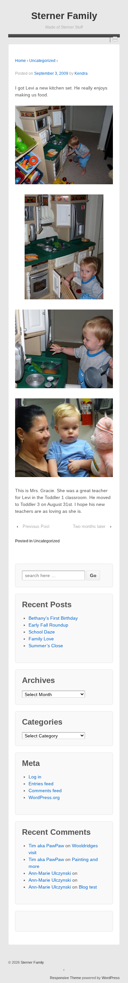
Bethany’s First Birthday (53, 618)
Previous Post (36, 526)
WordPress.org (44, 797)
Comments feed (45, 790)
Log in (35, 776)
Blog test (88, 887)
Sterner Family (64, 15)
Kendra (81, 73)
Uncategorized (42, 60)
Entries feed (41, 783)
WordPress (111, 978)
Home (20, 60)
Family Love (41, 638)
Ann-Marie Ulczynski (50, 873)
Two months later (89, 526)
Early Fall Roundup (48, 625)
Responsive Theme (65, 978)
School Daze (42, 631)
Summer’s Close (46, 645)
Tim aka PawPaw (46, 845)
